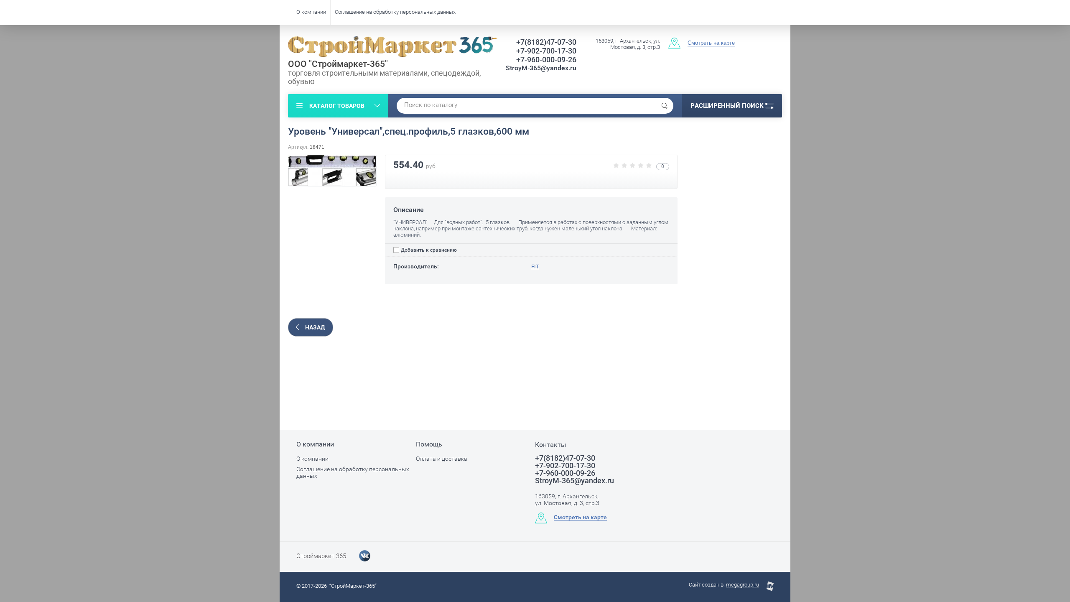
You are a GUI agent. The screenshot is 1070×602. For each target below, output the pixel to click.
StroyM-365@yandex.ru (541, 68)
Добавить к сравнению (428, 250)
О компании (311, 12)
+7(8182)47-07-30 (546, 42)
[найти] (664, 106)
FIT (535, 266)
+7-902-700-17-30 (546, 50)
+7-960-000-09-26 (546, 59)
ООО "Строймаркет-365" (338, 64)
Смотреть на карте (711, 43)
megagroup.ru (742, 585)
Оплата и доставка (441, 458)
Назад (315, 327)
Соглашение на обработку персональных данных (395, 12)
